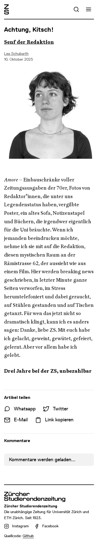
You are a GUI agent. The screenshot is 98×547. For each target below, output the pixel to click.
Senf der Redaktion (29, 42)
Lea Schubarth (16, 53)
